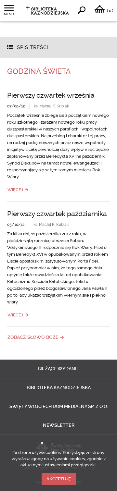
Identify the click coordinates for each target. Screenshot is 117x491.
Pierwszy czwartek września (51, 95)
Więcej (15, 189)
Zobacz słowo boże (32, 337)
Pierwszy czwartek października (57, 214)
